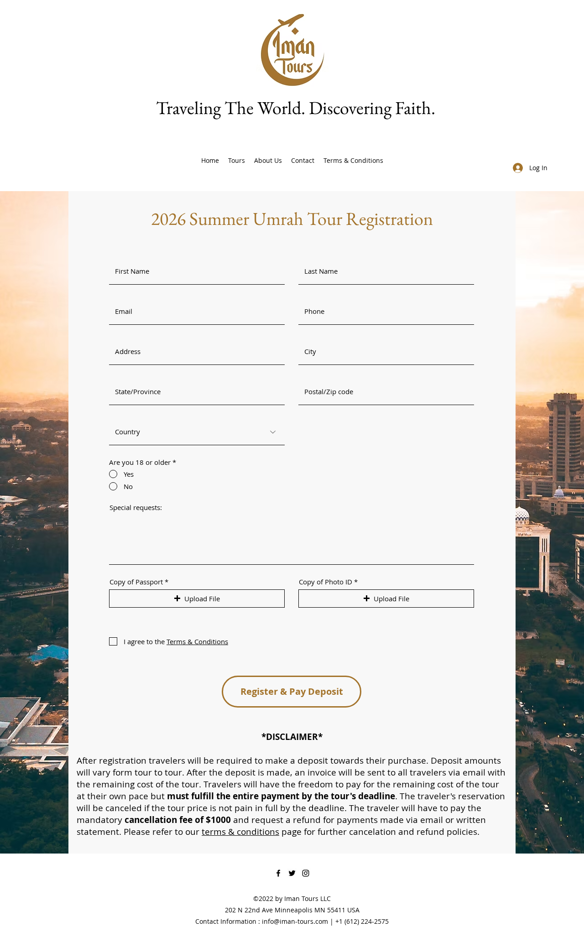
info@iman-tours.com (295, 921)
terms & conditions (240, 832)
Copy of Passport (136, 581)
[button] (197, 598)
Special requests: (136, 507)
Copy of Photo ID (325, 581)
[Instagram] (305, 873)
